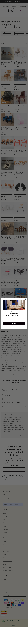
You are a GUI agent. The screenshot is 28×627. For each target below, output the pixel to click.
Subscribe (14, 323)
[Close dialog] (25, 299)
